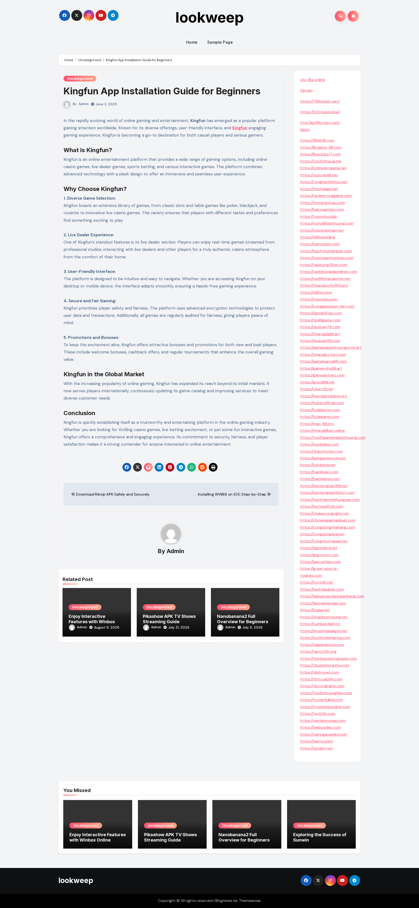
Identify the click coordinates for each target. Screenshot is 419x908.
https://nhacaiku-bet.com (323, 354)
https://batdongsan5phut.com (327, 492)
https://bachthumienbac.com (326, 251)
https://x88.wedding (317, 237)
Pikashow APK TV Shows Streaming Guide (169, 619)
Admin (84, 104)
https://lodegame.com (319, 416)
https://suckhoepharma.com (325, 637)
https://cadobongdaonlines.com (328, 271)
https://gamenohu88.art (321, 368)
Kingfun (239, 128)
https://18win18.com (317, 140)
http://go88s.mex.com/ (320, 122)
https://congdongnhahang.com (327, 527)
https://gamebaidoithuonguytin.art (331, 347)
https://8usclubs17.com (320, 154)
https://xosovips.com (319, 299)
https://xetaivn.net (316, 748)
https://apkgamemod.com (323, 458)
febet (305, 129)
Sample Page (220, 42)
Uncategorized (80, 78)
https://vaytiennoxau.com (323, 720)
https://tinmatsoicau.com (322, 202)
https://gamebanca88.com (323, 361)
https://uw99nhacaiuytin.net (325, 278)
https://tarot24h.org (318, 651)
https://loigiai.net (315, 610)
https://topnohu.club (318, 216)
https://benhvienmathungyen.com (330, 499)
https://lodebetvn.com (320, 409)
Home (192, 42)
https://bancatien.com (320, 243)
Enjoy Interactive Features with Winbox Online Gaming (92, 621)
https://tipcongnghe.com (322, 685)
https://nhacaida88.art (320, 333)
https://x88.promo (316, 292)
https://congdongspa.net (322, 534)
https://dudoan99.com (320, 340)
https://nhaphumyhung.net (323, 617)
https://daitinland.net (318, 547)
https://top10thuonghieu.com (326, 692)
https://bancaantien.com (322, 209)
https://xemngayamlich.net (323, 734)
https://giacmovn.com (319, 554)
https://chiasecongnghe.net (324, 513)
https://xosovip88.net (319, 175)
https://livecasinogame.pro (323, 396)
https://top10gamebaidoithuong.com (332, 437)
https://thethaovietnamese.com (328, 658)
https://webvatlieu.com (320, 727)
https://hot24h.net (316, 582)
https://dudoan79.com (320, 326)
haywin (306, 90)
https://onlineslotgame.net (323, 168)
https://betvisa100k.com (321, 506)
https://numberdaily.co (320, 623)
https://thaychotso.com (321, 451)
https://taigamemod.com (322, 644)
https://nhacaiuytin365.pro (324, 285)
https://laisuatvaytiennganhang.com (332, 596)
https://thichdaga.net (319, 188)
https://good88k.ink (317, 382)
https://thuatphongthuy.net (324, 665)
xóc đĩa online (312, 79)
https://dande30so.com (321, 313)
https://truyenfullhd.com (321, 699)
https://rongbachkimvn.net (323, 181)
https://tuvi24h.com (317, 713)
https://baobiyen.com (319, 471)
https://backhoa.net (318, 464)
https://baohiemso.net (320, 478)
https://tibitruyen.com (319, 672)
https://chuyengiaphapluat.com (327, 520)
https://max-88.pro (317, 423)
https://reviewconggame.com (326, 195)
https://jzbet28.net (316, 389)
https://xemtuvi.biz (316, 741)
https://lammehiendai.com (323, 603)
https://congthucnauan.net (324, 541)
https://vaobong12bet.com (323, 264)
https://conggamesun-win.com (327, 306)
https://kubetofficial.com (322, 402)
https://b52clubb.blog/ (320, 112)
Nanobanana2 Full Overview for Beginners (242, 619)
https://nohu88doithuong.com (327, 223)
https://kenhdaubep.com (322, 589)
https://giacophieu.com (320, 561)
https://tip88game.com (320, 320)
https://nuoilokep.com (319, 444)
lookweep (209, 17)
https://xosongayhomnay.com (326, 257)
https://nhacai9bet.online (322, 430)
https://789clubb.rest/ (320, 101)
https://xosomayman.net (322, 230)
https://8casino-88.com (321, 147)
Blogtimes (224, 900)
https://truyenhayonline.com (325, 706)
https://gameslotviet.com (322, 375)
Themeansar (250, 900)
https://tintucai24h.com (321, 679)
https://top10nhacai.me (320, 161)
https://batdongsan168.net (324, 485)
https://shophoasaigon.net (323, 630)
